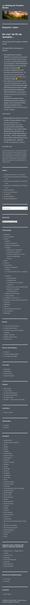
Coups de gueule (9, 236)
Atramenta (7, 369)
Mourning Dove (8, 501)
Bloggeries (7, 234)
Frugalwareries (11, 280)
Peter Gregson (8, 512)
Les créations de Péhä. (10, 356)
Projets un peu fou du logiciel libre (17, 287)
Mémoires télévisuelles (12, 245)
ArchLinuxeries (11, 278)
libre (3, 157)
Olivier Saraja (8, 373)
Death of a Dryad (9, 462)
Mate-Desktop (9, 109)
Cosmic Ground (8, 455)
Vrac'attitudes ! (9, 153)
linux (15, 157)
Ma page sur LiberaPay (11, 395)
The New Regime (9, 530)
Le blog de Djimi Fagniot (11, 354)
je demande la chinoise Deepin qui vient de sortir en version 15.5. (15, 94)
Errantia (6, 471)
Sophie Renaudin (9, 376)
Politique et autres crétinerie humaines (16, 300)
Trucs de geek (9, 160)
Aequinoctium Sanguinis (11, 442)
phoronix (23, 158)
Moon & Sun (7, 495)
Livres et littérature (12, 152)
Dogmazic (7, 557)
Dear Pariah (7, 388)
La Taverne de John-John (11, 326)
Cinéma (7, 241)
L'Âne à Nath (8, 391)
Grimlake (6, 473)
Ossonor (6, 506)
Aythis (6, 449)
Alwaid (6, 447)
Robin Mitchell (8, 564)
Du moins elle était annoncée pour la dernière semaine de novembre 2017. (15, 74)
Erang (5, 466)
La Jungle (7, 486)
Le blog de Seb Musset (10, 393)
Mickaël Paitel (12, 158)
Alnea (5, 444)
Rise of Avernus (8, 514)
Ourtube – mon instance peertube (14, 399)
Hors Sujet (7, 477)
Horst (5, 479)
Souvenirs (7, 302)
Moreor (6, 499)
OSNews (6, 427)
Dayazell (6, 460)
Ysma (5, 536)
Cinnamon (24, 107)
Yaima (6, 534)
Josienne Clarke (8, 484)
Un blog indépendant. (10, 198)
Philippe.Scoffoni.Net (10, 337)
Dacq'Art (6, 352)
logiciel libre (5, 158)
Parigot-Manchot (9, 334)
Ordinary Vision (8, 503)
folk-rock (14, 155)
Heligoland (7, 475)
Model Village (8, 492)
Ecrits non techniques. (10, 192)
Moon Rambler (8, 497)
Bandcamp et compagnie (14, 250)
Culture (18, 150)
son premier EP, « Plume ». (17, 142)
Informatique (23, 150)
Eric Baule (7, 468)
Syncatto (6, 517)
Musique (19, 152)
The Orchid (7, 532)
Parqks (6, 508)
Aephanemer (8, 440)
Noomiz (9, 258)
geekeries (19, 155)
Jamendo (6, 562)
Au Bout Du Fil (8, 555)
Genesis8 (6, 581)
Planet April (7, 594)
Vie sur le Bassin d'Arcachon (12, 309)
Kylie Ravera (7, 371)
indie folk (24, 155)
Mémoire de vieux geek (12, 293)
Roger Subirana (8, 566)
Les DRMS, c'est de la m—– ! (13, 298)
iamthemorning (9, 482)
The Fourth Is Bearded (10, 527)
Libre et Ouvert (8, 412)
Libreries (4, 152)
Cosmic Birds (8, 453)
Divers (6, 260)
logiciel (24, 157)
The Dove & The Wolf (10, 525)
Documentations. (9, 190)
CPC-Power (7, 579)
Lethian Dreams (9, 490)
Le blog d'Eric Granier (10, 328)
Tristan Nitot (8, 339)
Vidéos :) (6, 306)
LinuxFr (6, 425)
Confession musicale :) (14, 252)
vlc (14, 160)
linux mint (19, 157)
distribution (9, 155)
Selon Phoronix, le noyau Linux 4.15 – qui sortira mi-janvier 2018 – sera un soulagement (15, 83)
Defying (6, 464)
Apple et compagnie (11, 267)
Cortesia (16, 153)
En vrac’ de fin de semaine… (12, 35)
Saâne (3, 160)
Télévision (7, 304)
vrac (16, 160)
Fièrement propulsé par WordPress (10, 602)
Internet (8, 269)
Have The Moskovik (10, 559)
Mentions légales (9, 196)
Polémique (7, 313)
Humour (6, 263)
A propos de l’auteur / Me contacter (14, 174)
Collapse (6, 451)
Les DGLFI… (7, 194)
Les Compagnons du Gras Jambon (14, 488)
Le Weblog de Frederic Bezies (9, 600)
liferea (11, 157)
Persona (6, 510)
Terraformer (7, 519)
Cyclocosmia (7, 458)
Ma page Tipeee (8, 397)
